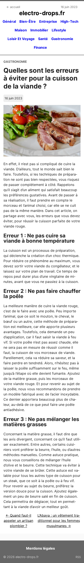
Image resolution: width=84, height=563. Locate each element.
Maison (21, 30)
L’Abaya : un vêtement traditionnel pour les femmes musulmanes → (58, 520)
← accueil (13, 7)
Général (9, 21)
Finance (40, 47)
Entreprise (48, 21)
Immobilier (39, 30)
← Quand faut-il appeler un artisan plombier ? (18, 520)
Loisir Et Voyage (21, 39)
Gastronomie (62, 39)
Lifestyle (59, 30)
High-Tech (69, 21)
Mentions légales (40, 548)
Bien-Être (27, 21)
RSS (78, 557)
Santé (43, 39)
